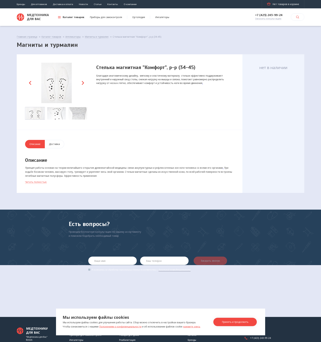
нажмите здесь (191, 326)
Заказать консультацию (268, 19)
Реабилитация (127, 339)
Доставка (54, 144)
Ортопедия (138, 17)
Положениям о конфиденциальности (120, 326)
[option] (56, 83)
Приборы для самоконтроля (106, 17)
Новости (83, 4)
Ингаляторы (162, 17)
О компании (130, 4)
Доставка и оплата (63, 4)
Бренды (21, 4)
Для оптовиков (39, 4)
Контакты (112, 4)
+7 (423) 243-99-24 (269, 15)
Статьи (97, 4)
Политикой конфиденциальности (174, 269)
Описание (34, 144)
